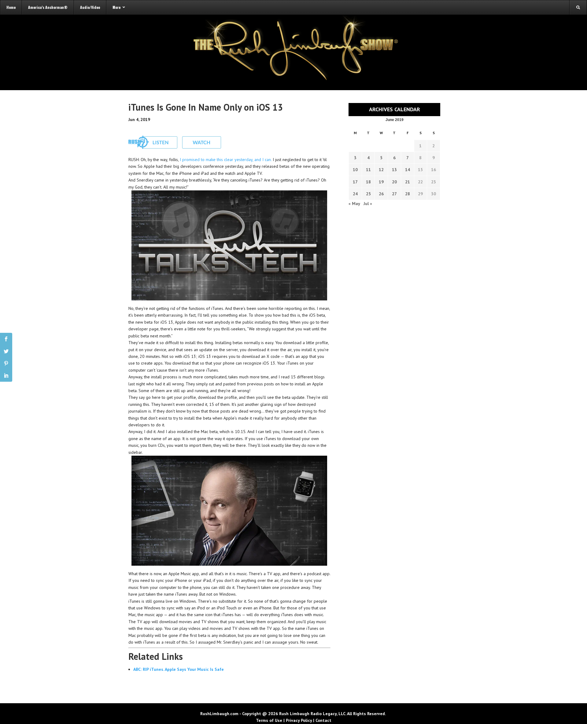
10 (355, 169)
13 (394, 169)
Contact (323, 720)
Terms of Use (269, 720)
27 (394, 194)
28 (407, 194)
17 (355, 182)
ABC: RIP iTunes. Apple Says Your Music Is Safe (178, 669)
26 (381, 194)
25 (368, 194)
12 (381, 169)
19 (381, 182)
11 (368, 169)
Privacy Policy (299, 720)
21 (407, 182)
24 (355, 194)
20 (394, 182)
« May (354, 203)
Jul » (368, 203)
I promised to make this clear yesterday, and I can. (225, 159)
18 (368, 182)
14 (407, 169)
